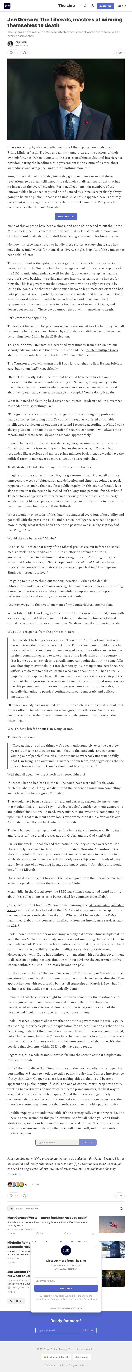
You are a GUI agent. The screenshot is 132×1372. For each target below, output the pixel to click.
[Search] (85, 6)
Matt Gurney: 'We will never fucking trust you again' (47, 1218)
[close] (96, 1246)
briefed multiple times (102, 350)
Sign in (122, 5)
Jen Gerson (21, 42)
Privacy (63, 1349)
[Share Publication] (92, 6)
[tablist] (23, 1208)
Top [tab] (11, 1208)
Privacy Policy (90, 1299)
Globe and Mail (99, 905)
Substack (50, 1365)
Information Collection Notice (65, 1299)
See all (14, 1301)
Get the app (81, 1357)
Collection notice (86, 1349)
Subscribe (105, 5)
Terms (72, 1349)
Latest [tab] (19, 1208)
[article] (66, 1225)
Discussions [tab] (32, 1208)
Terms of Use (81, 1295)
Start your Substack (58, 1357)
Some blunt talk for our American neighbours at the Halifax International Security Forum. (47, 1224)
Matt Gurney (27, 1229)
